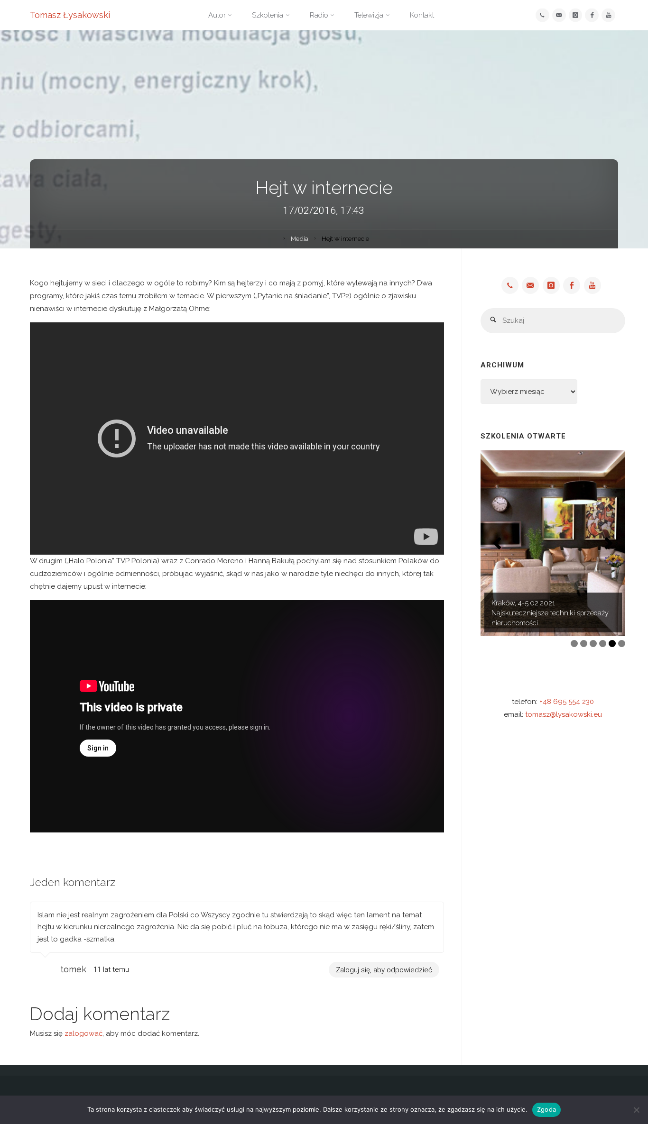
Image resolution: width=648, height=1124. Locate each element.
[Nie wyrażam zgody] (636, 1110)
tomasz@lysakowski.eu (563, 714)
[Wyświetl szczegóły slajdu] (553, 543)
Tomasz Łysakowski (70, 15)
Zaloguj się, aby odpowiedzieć (384, 969)
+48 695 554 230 (566, 701)
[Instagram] (576, 15)
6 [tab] (621, 643)
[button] (497, 543)
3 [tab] (593, 643)
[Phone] (542, 15)
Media (299, 238)
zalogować (83, 1033)
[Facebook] (592, 15)
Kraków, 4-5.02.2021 (523, 603)
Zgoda (546, 1109)
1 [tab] (574, 643)
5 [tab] (612, 643)
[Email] (559, 15)
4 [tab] (602, 643)
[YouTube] (608, 15)
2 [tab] (583, 643)
